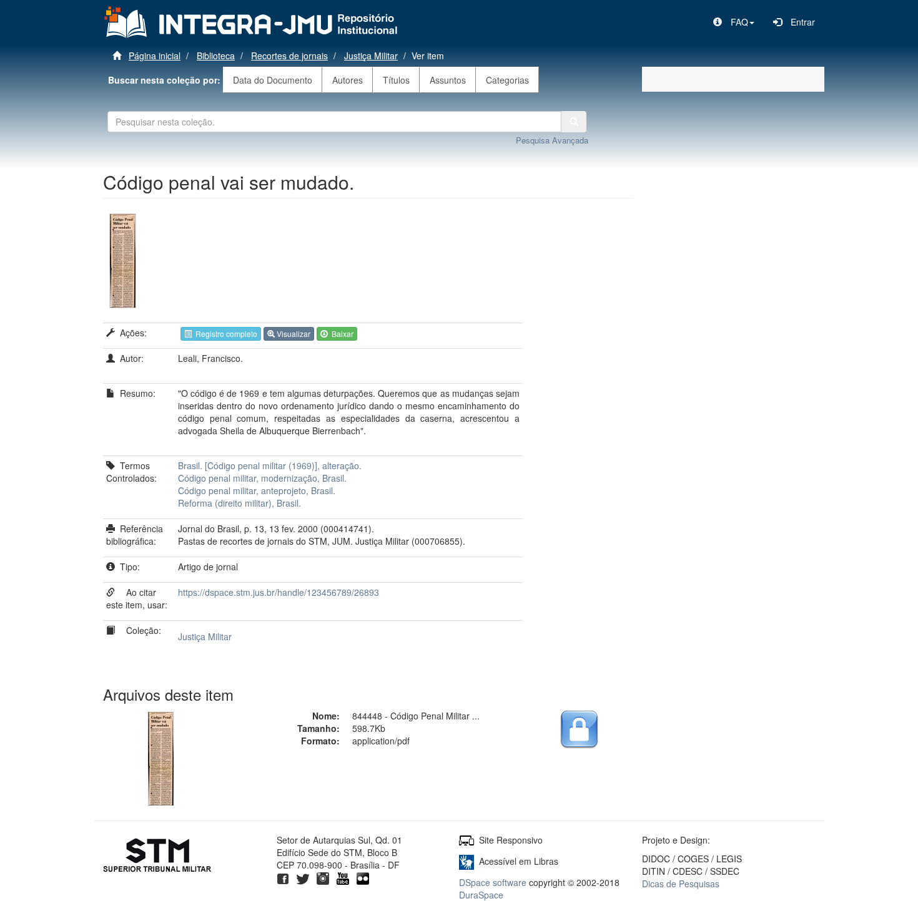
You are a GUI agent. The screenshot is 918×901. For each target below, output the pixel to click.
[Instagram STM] (323, 877)
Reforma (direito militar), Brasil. (239, 503)
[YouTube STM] (343, 877)
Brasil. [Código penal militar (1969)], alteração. (270, 465)
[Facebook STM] (283, 877)
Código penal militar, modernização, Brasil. (262, 478)
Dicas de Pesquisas (680, 883)
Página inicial (154, 55)
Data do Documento (272, 80)
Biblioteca (216, 55)
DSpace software (492, 882)
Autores (347, 80)
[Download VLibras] (466, 861)
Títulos (396, 80)
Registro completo (224, 333)
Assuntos (448, 80)
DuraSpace (481, 895)
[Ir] (573, 121)
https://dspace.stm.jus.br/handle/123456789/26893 (278, 592)
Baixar (340, 333)
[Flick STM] (363, 877)
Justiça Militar (371, 55)
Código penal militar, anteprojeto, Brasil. (256, 490)
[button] (734, 21)
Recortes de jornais (289, 55)
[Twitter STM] (303, 877)
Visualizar (292, 333)
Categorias (507, 80)
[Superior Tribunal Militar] (158, 856)
